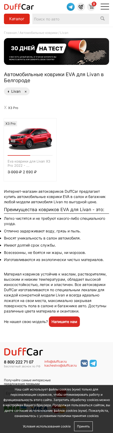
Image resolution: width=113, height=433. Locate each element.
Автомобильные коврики (38, 33)
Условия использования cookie (47, 426)
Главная (10, 33)
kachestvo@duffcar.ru (60, 365)
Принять (83, 426)
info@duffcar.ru (55, 361)
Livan (19, 91)
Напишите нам (64, 321)
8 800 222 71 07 (19, 362)
